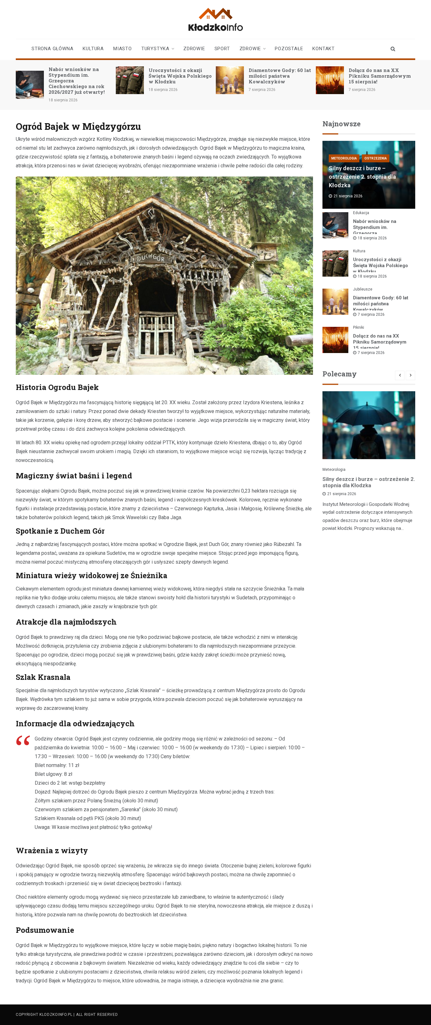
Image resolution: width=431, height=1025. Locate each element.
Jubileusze (362, 289)
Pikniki (358, 327)
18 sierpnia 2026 (372, 238)
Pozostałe (289, 48)
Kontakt (323, 48)
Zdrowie (194, 48)
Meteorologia (344, 158)
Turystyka (155, 48)
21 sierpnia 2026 (341, 494)
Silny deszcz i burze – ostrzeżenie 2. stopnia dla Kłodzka (362, 177)
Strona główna (52, 48)
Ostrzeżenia (375, 158)
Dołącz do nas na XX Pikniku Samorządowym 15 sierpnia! (380, 76)
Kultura (93, 48)
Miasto (122, 48)
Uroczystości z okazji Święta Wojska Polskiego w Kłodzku (180, 76)
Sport (222, 48)
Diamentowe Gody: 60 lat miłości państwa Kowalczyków (280, 76)
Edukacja (361, 213)
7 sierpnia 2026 (371, 314)
